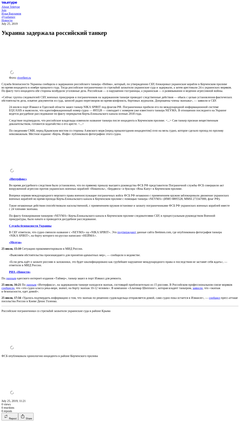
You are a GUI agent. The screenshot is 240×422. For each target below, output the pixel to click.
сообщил (214, 297)
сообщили (8, 288)
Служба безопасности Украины (30, 225)
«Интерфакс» (18, 179)
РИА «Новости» (20, 272)
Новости (7, 20)
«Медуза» (15, 242)
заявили (198, 288)
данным (11, 278)
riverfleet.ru (24, 77)
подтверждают (126, 232)
